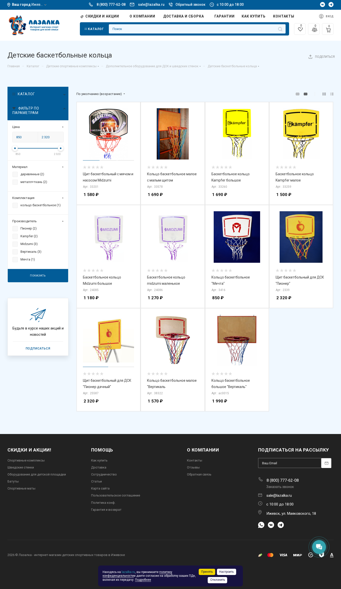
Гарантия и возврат (106, 510)
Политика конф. (103, 502)
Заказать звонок (280, 487)
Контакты (194, 460)
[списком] (332, 94)
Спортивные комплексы (26, 460)
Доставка (98, 467)
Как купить (99, 460)
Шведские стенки (20, 467)
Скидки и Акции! (29, 449)
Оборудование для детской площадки (36, 474)
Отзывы (193, 467)
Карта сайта (100, 488)
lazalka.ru (128, 572)
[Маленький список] (297, 94)
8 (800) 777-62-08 (111, 4)
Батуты (13, 481)
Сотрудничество (104, 474)
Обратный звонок (190, 4)
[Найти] (280, 29)
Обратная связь (199, 474)
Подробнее (143, 580)
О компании (203, 449)
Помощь (102, 449)
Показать (38, 275)
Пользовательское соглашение (115, 495)
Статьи (96, 481)
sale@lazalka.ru (151, 4)
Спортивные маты (21, 488)
